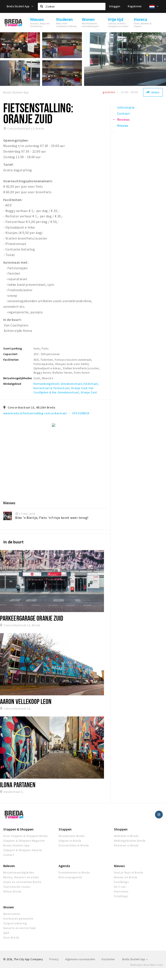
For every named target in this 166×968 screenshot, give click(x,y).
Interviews (121, 891)
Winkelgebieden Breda (129, 841)
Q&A (6, 933)
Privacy (54, 959)
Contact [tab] (123, 113)
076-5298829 (80, 413)
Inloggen (114, 6)
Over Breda (11, 937)
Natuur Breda (12, 891)
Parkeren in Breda (126, 845)
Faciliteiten (11, 360)
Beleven (9, 866)
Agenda (64, 866)
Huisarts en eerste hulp (19, 928)
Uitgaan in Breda (70, 841)
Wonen (8, 907)
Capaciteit (10, 354)
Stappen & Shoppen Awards (22, 850)
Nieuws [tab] (122, 125)
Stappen (65, 829)
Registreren (135, 6)
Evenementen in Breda (74, 872)
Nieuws (119, 866)
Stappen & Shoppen (18, 829)
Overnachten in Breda (74, 845)
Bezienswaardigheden (18, 872)
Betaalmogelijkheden (17, 378)
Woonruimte (11, 914)
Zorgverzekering (15, 923)
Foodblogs (121, 882)
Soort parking (12, 348)
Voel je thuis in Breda (128, 872)
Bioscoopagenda (70, 877)
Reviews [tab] (123, 119)
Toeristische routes (16, 887)
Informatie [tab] (126, 107)
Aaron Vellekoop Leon (25, 701)
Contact (8, 855)
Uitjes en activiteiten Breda (22, 882)
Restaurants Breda (72, 836)
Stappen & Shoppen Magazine (24, 841)
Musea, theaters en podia (21, 877)
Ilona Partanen (17, 784)
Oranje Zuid (89, 392)
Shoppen (121, 829)
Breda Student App (18, 6)
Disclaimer (108, 959)
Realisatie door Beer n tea (146, 965)
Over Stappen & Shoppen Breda (25, 836)
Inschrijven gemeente (18, 918)
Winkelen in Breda (126, 836)
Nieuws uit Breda (125, 877)
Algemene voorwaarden (80, 959)
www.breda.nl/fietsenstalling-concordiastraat (35, 413)
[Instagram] (159, 814)
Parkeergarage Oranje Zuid (31, 618)
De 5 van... (121, 887)
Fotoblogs (121, 896)
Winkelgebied (12, 384)
